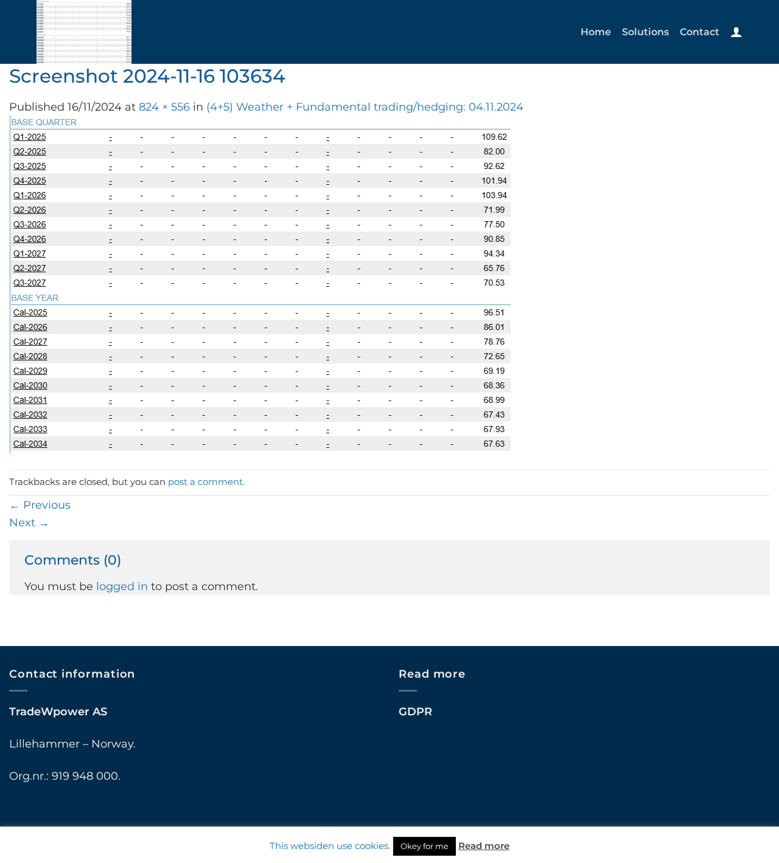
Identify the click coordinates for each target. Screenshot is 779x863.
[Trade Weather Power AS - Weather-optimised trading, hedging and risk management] (120, 32)
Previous (40, 505)
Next (29, 522)
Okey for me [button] (424, 846)
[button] (736, 31)
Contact (699, 32)
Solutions (645, 32)
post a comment (205, 481)
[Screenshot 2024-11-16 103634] (260, 284)
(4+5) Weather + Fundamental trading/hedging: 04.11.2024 (364, 107)
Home (596, 32)
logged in (122, 586)
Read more (483, 845)
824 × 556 (164, 107)
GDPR (415, 711)
